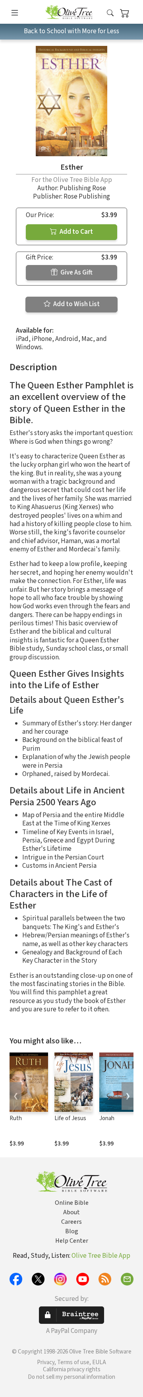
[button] (110, 13)
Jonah (106, 1118)
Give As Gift (76, 272)
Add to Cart (75, 232)
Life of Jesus (70, 1118)
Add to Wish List (76, 304)
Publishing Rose (83, 188)
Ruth (16, 1118)
